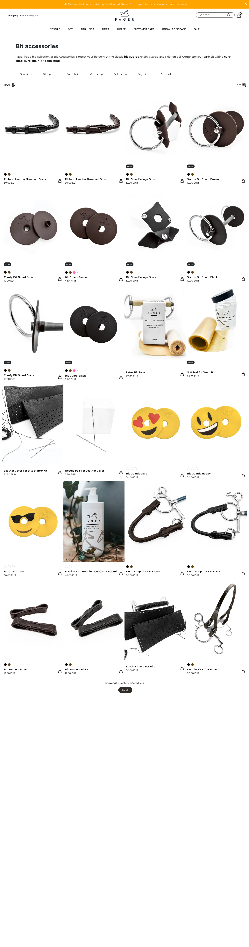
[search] (216, 15)
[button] (124, 4)
